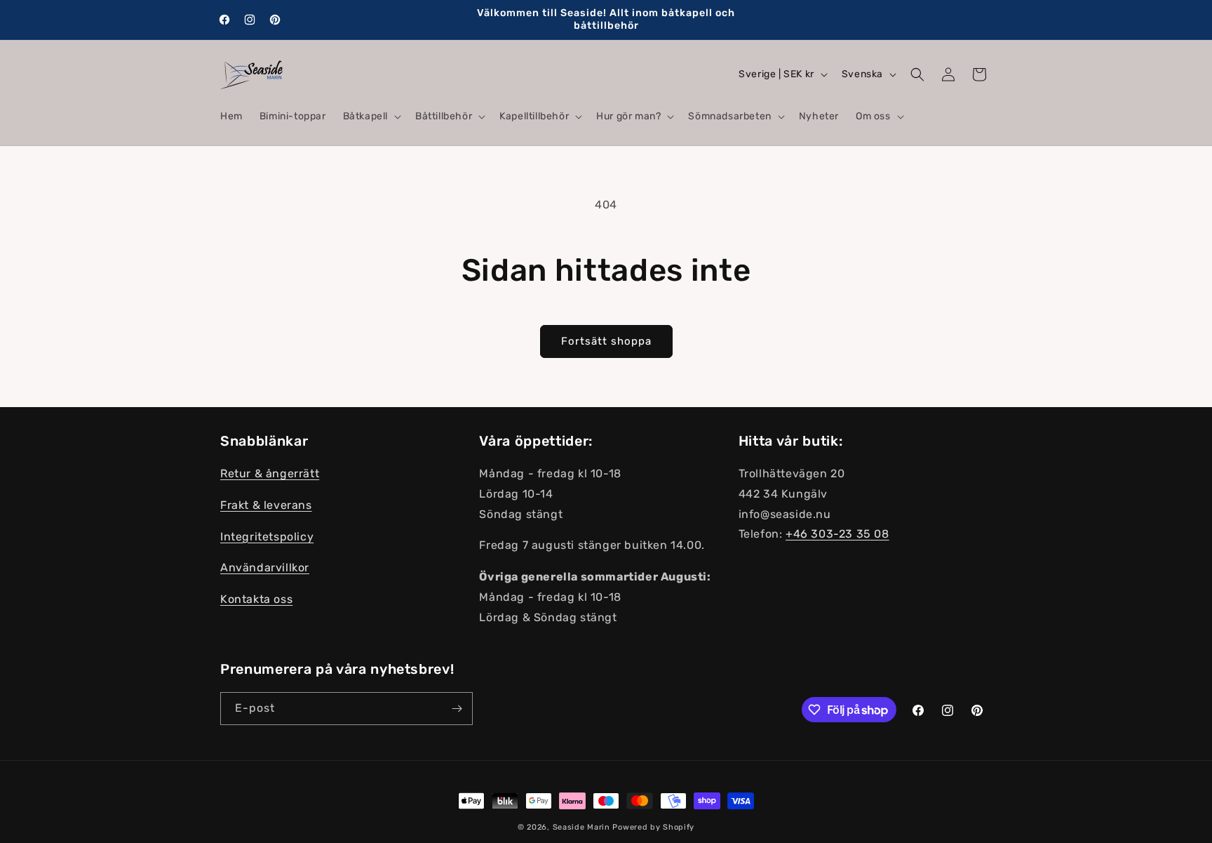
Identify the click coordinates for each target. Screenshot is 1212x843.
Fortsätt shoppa (606, 341)
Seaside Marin (581, 827)
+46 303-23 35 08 (837, 534)
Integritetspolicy (267, 536)
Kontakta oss (256, 599)
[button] (371, 116)
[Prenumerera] (456, 708)
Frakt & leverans (266, 505)
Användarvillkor (264, 568)
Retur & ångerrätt (269, 474)
